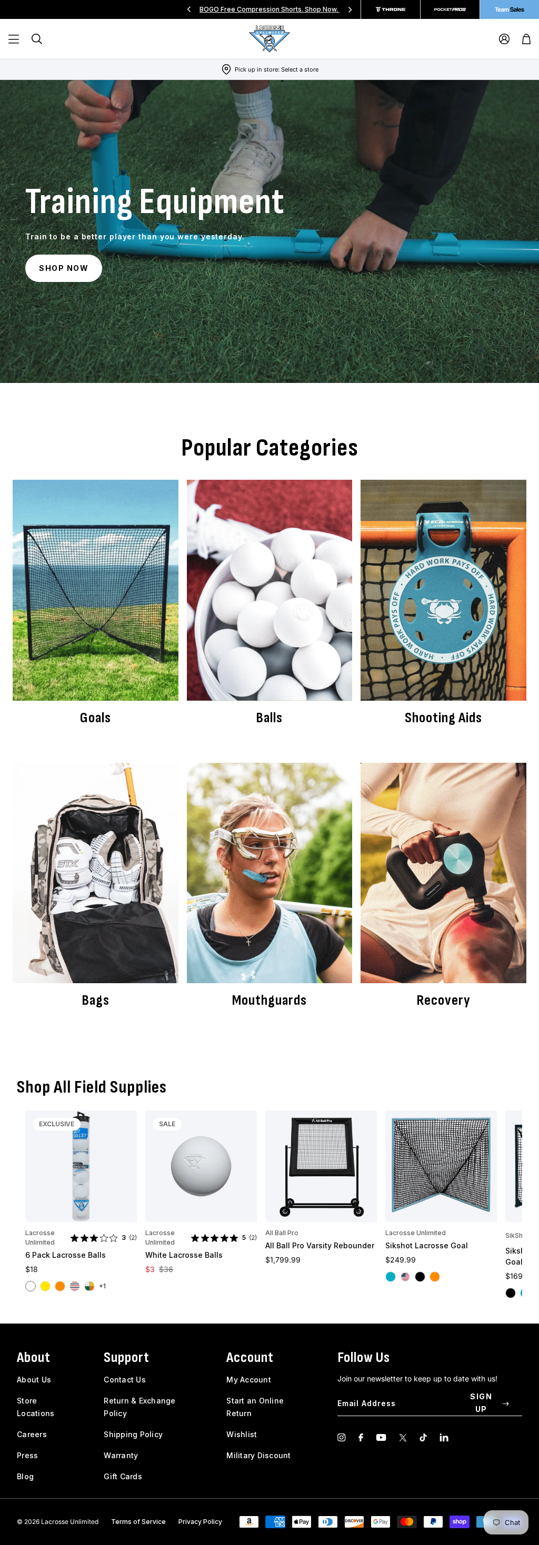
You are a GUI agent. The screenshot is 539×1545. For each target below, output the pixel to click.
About (34, 1357)
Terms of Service (138, 1522)
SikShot (517, 1235)
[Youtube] (381, 1437)
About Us (34, 1379)
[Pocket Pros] (450, 9)
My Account (248, 1379)
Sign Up (481, 1402)
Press (27, 1455)
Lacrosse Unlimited (40, 1237)
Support (126, 1357)
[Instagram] (341, 1437)
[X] (403, 1437)
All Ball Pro (281, 1233)
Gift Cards (123, 1476)
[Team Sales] (509, 9)
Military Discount (258, 1455)
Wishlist (241, 1434)
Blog (25, 1476)
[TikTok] (423, 1437)
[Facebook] (360, 1437)
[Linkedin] (444, 1437)
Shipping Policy (133, 1434)
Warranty (121, 1455)
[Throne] (390, 9)
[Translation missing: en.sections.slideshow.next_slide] (350, 9)
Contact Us (125, 1379)
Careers (32, 1434)
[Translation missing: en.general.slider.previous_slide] (189, 9)
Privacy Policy (200, 1522)
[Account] (504, 39)
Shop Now (63, 268)
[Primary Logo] (269, 39)
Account (250, 1357)
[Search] (37, 39)
